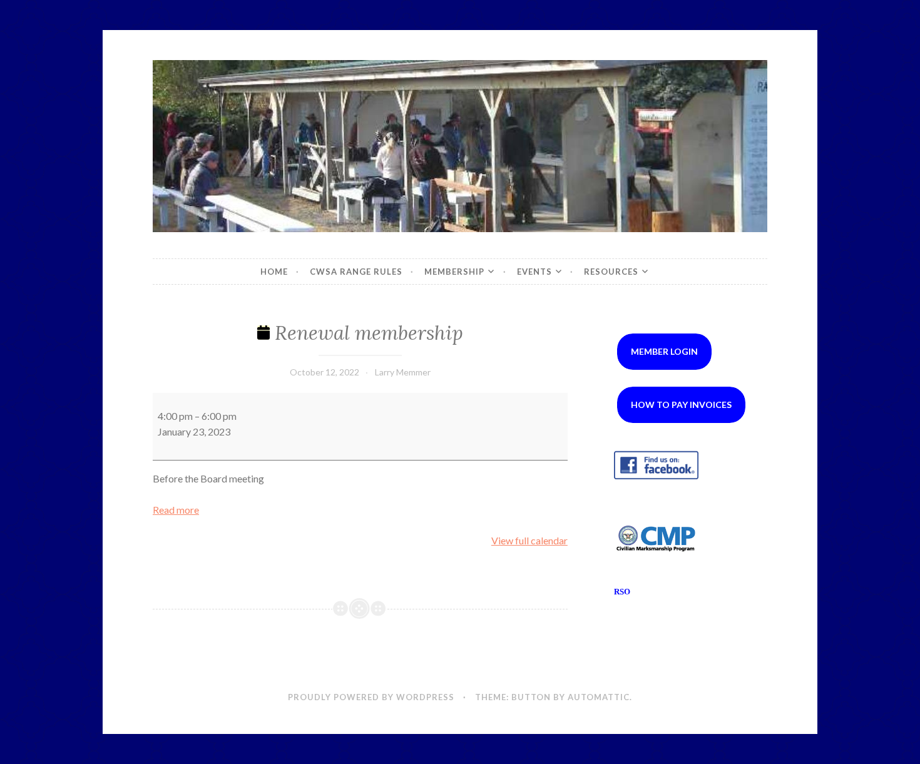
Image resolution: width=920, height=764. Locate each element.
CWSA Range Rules (356, 272)
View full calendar (529, 540)
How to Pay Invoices (681, 404)
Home (274, 272)
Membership (454, 272)
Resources (611, 272)
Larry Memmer (403, 372)
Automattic (599, 697)
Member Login (664, 351)
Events (534, 272)
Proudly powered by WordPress (371, 697)
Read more (176, 510)
